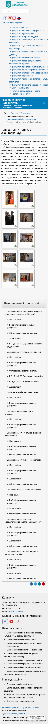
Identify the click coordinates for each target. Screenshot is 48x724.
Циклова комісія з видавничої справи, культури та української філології (23, 312)
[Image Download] (15, 206)
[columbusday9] (9, 277)
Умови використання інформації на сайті (20, 707)
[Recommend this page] (43, 584)
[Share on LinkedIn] (39, 584)
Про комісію (15, 319)
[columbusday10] (26, 277)
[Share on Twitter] (35, 584)
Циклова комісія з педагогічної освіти (24, 352)
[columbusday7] (9, 257)
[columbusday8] (26, 257)
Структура (25, 113)
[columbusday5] (9, 237)
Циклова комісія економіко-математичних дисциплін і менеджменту (23, 520)
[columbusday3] (9, 218)
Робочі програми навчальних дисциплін (21, 326)
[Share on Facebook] (31, 584)
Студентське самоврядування (20, 701)
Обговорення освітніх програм (23, 333)
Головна (14, 113)
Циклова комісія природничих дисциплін (19, 412)
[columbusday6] (26, 237)
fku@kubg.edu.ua (15, 611)
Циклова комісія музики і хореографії (23, 460)
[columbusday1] (9, 198)
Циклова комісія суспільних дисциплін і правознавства (24, 434)
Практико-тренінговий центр (20, 684)
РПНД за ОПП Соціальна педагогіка (26, 376)
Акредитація (15, 338)
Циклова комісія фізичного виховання (24, 489)
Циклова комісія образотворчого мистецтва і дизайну (21, 553)
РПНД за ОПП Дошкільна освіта (24, 381)
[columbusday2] (26, 197)
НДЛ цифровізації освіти (13, 713)
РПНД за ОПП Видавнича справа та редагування (24, 345)
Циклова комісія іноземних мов (21, 119)
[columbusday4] (26, 217)
